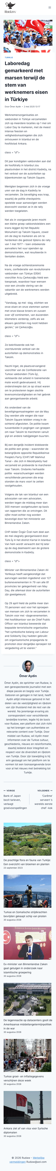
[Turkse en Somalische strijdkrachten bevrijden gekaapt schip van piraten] (28, 891)
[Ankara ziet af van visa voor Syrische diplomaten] (28, 1107)
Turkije (9, 57)
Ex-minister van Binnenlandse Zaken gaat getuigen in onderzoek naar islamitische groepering (25, 968)
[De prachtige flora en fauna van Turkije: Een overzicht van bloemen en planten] (28, 839)
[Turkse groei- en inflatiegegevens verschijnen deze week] (28, 1055)
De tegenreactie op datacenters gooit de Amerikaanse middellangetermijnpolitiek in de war (28, 1024)
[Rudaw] (10, 7)
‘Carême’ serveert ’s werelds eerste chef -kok (43, 799)
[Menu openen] (49, 7)
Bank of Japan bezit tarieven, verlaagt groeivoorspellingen (15, 799)
